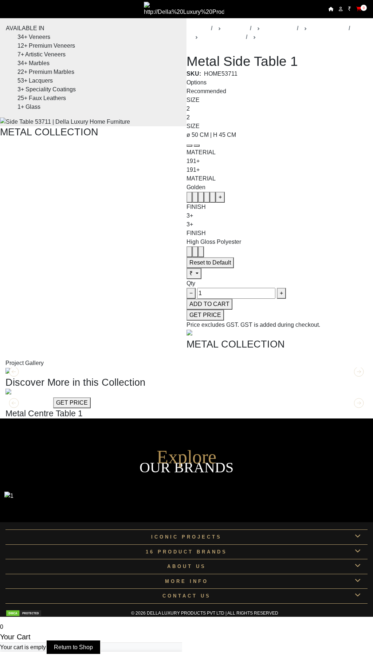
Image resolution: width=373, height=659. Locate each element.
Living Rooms (328, 28)
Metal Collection (222, 37)
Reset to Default (210, 262)
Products (235, 28)
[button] (359, 403)
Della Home (278, 28)
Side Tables (274, 37)
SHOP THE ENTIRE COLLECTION (46, 142)
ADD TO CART (209, 304)
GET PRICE (205, 315)
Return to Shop (73, 647)
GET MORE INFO (28, 403)
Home (200, 28)
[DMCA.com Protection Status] (23, 613)
